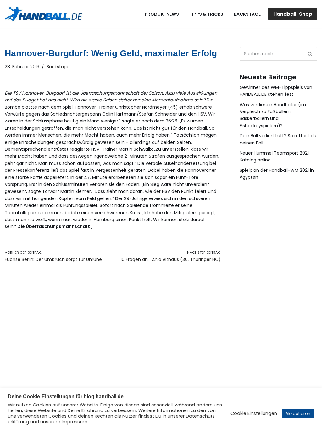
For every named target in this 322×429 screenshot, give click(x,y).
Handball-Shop (292, 14)
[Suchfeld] (310, 54)
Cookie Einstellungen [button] (253, 413)
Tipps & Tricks (206, 14)
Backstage (247, 14)
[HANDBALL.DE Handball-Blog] (44, 14)
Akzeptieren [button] (298, 413)
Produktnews (162, 14)
